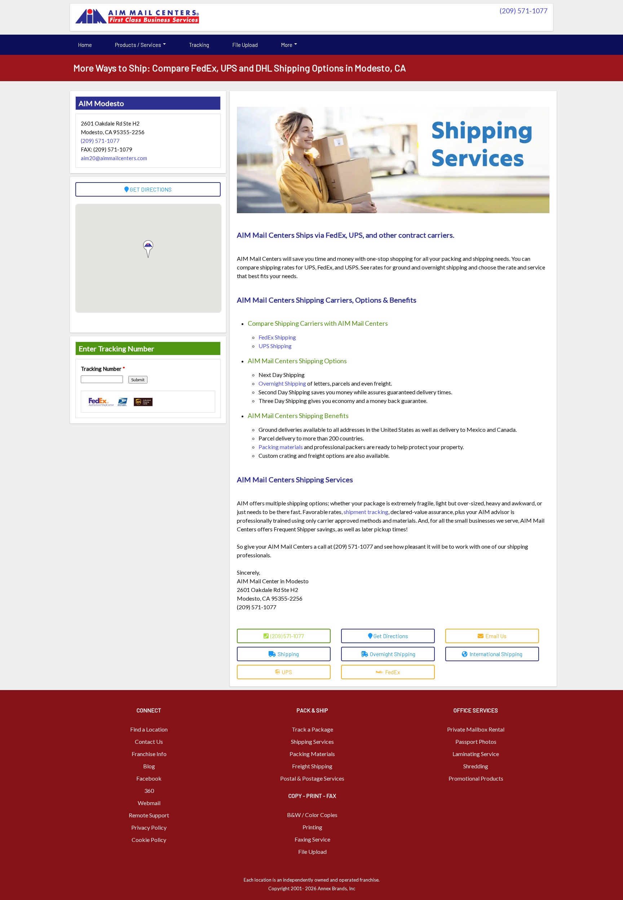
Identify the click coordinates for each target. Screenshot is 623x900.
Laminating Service (475, 753)
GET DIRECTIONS (150, 189)
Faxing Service (312, 839)
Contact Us (149, 741)
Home (85, 44)
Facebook (149, 778)
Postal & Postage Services (312, 778)
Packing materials (281, 446)
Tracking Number (103, 368)
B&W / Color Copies (312, 814)
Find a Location (149, 729)
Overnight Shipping (282, 383)
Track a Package (312, 729)
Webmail (149, 802)
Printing (312, 827)
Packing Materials (312, 753)
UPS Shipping (275, 345)
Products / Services (138, 44)
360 (149, 790)
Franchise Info (149, 753)
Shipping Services (312, 741)
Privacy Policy (149, 827)
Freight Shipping (312, 766)
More (287, 44)
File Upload (245, 44)
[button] (148, 249)
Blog (149, 766)
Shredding (475, 766)
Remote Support (149, 815)
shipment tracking (366, 511)
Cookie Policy (149, 839)
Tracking (199, 44)
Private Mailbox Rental (475, 729)
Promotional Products (476, 778)
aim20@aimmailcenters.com (114, 158)
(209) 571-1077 (524, 10)
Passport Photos (475, 741)
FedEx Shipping (277, 337)
